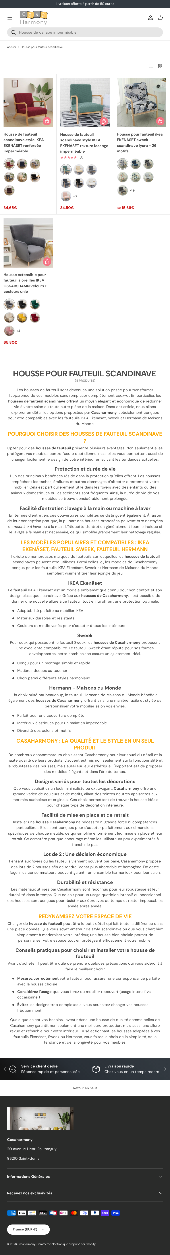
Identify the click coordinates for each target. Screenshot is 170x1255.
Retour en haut (85, 1088)
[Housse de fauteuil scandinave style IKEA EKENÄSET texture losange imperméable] (85, 102)
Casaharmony (26, 1244)
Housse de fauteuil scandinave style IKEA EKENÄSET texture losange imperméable (84, 143)
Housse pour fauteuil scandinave (42, 47)
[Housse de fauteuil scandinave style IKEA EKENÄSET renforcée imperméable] (28, 102)
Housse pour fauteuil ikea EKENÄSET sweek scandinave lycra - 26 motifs (140, 143)
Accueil (11, 47)
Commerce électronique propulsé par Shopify (66, 1244)
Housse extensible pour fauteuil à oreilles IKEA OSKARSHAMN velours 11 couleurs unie (26, 283)
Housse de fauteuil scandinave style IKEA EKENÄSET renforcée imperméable (24, 143)
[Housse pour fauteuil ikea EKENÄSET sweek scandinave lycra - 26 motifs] (141, 102)
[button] (160, 18)
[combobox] (85, 32)
